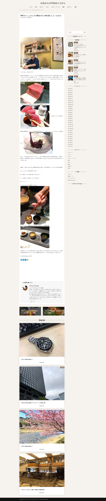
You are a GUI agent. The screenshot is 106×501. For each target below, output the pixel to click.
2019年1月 (70, 98)
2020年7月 (70, 94)
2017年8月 (70, 132)
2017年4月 (70, 140)
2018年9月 (70, 106)
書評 (69, 164)
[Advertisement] (41, 27)
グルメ (69, 154)
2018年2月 (70, 120)
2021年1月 (70, 90)
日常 (69, 162)
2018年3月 (70, 118)
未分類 (30, 17)
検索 (84, 32)
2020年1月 (70, 96)
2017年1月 (70, 146)
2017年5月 (70, 138)
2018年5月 (70, 114)
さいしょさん (34, 75)
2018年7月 (70, 110)
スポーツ (70, 156)
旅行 (69, 160)
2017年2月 (70, 144)
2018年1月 (70, 122)
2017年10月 (70, 128)
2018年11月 (70, 102)
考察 (69, 168)
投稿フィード (71, 176)
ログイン (70, 174)
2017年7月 (70, 134)
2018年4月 (70, 116)
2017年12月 (70, 124)
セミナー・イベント (72, 158)
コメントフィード (71, 178)
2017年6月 (70, 136)
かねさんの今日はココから (53, 3)
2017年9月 (70, 130)
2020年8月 (70, 92)
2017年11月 (70, 126)
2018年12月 (70, 100)
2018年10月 (70, 104)
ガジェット (70, 152)
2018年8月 (70, 108)
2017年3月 (70, 142)
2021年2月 (70, 88)
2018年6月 (70, 112)
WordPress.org (71, 180)
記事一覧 (32, 301)
